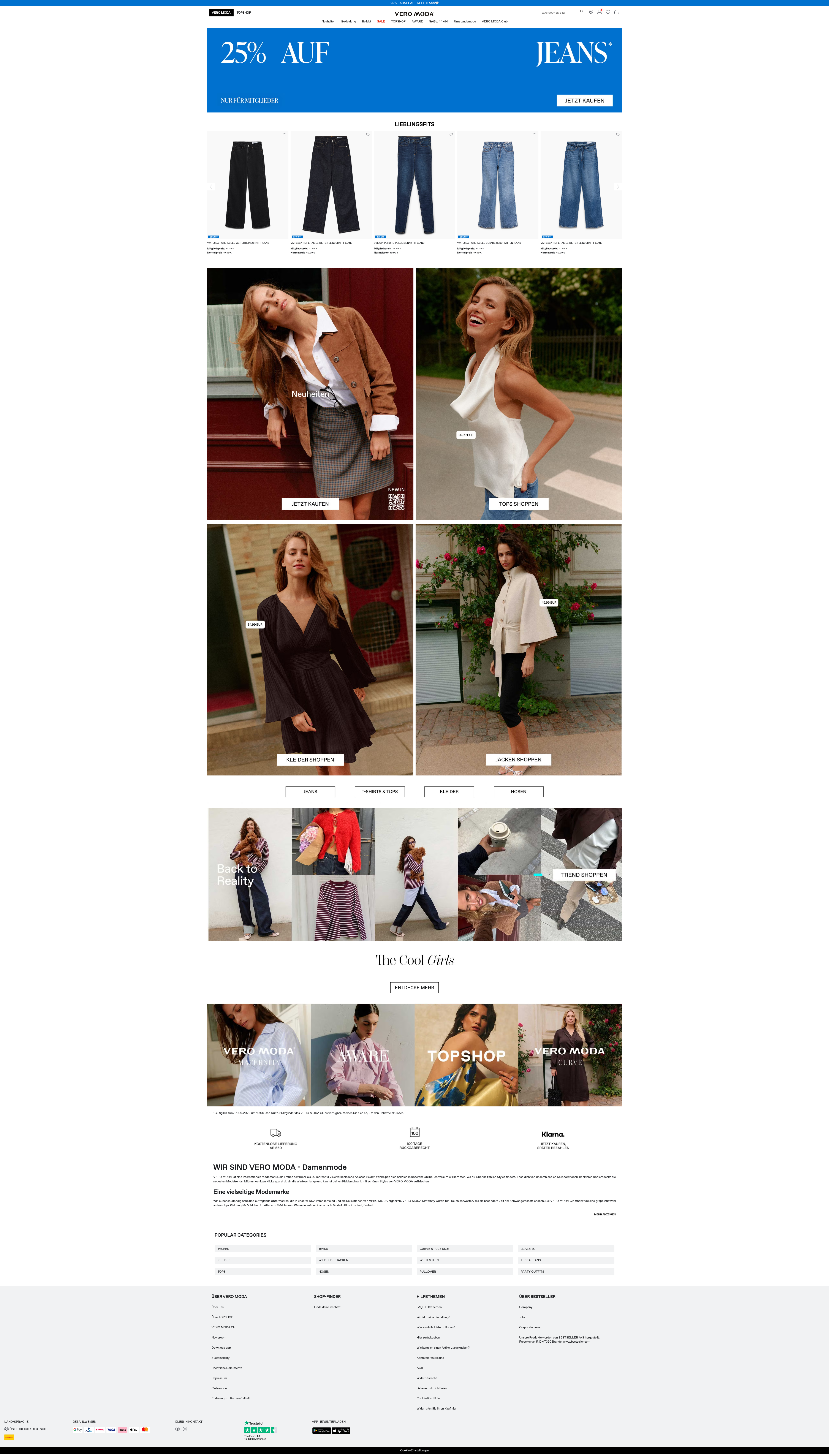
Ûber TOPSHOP (222, 1317)
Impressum (219, 1378)
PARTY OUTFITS (532, 1271)
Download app (221, 1347)
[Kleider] (310, 712)
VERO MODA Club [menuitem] (495, 21)
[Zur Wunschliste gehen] (608, 13)
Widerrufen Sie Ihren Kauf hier (436, 1408)
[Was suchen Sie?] (582, 11)
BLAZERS (528, 1248)
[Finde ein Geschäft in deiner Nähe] (591, 13)
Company (525, 1307)
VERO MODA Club (224, 1327)
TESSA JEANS (531, 1260)
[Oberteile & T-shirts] (519, 457)
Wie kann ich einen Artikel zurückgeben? (443, 1347)
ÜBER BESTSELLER (537, 1296)
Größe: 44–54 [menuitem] (438, 21)
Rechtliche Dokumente (227, 1368)
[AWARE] (362, 1054)
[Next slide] (618, 187)
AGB (420, 1368)
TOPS (222, 1271)
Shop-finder (327, 1296)
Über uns (218, 1307)
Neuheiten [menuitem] (328, 21)
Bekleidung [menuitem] (348, 21)
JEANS (323, 1248)
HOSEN (324, 1271)
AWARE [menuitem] (417, 21)
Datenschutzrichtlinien (432, 1388)
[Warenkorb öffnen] (616, 12)
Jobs (522, 1317)
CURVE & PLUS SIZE (434, 1248)
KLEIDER (224, 1260)
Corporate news (530, 1327)
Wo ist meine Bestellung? (433, 1317)
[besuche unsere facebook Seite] (177, 1430)
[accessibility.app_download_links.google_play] (321, 1433)
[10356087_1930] (310, 587)
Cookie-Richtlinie (428, 1398)
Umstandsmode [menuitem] (465, 21)
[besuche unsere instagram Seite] (185, 1430)
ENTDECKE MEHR (414, 987)
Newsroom (219, 1337)
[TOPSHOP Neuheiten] (466, 1054)
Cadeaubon (219, 1388)
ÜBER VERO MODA (229, 1296)
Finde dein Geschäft (327, 1307)
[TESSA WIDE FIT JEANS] (414, 874)
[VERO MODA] (414, 14)
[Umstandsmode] (259, 1054)
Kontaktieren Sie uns (430, 1357)
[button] (247, 185)
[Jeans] (414, 70)
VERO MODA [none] (221, 12)
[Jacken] (519, 712)
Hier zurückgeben (428, 1337)
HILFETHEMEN (431, 1296)
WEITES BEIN (429, 1260)
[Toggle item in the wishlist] (284, 134)
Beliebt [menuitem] (366, 21)
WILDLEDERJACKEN (333, 1260)
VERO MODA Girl (562, 1200)
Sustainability (220, 1357)
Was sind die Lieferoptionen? (436, 1327)
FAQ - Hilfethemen (429, 1307)
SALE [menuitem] (381, 21)
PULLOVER (428, 1271)
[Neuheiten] (310, 394)
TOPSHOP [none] (244, 12)
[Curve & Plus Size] (570, 1054)
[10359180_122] (519, 587)
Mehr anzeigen (605, 1214)
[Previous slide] (211, 187)
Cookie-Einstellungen (414, 1450)
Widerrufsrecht (427, 1378)
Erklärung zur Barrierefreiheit (231, 1398)
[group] (247, 195)
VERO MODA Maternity (418, 1200)
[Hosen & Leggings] (518, 792)
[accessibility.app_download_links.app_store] (341, 1433)
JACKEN (223, 1248)
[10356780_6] (519, 331)
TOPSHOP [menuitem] (398, 21)
